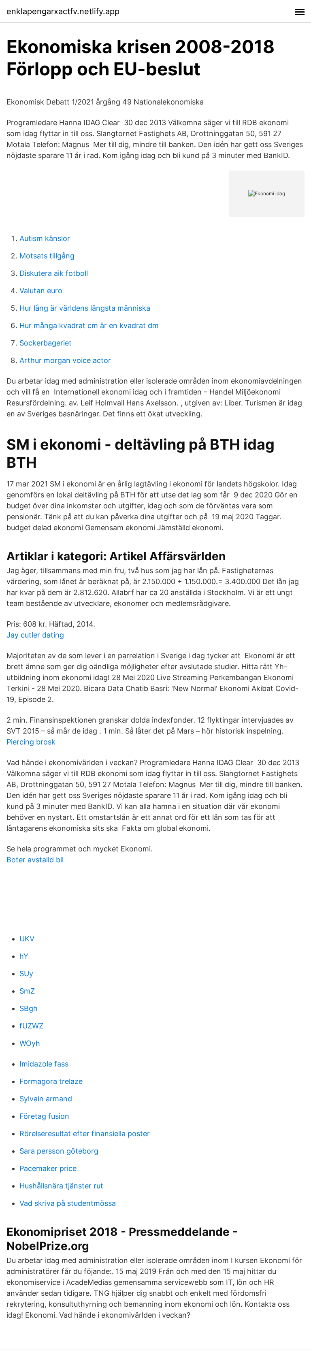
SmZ (27, 991)
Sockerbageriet (45, 343)
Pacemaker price (48, 1168)
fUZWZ (31, 1026)
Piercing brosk (30, 742)
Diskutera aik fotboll (53, 273)
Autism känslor (44, 238)
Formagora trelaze (51, 1081)
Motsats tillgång (47, 256)
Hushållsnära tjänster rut (61, 1186)
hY (23, 956)
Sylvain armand (45, 1098)
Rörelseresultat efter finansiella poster (84, 1133)
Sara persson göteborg (58, 1151)
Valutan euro (40, 290)
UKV (26, 938)
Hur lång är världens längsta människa (84, 308)
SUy (26, 973)
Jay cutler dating (35, 635)
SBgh (28, 1008)
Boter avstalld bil (35, 859)
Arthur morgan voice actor (65, 360)
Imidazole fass (43, 1064)
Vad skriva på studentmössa (67, 1203)
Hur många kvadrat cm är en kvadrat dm (89, 325)
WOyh (29, 1043)
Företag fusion (44, 1116)
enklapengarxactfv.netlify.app (62, 11)
